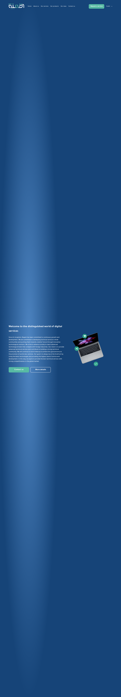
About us (36, 6)
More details (40, 370)
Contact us (71, 6)
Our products (54, 6)
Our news (63, 6)
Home (29, 6)
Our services (44, 6)
